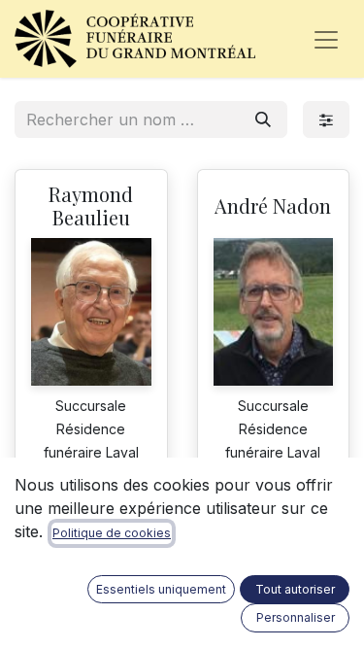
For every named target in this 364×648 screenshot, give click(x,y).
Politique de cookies (111, 533)
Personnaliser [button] (295, 617)
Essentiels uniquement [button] (161, 589)
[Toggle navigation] (326, 39)
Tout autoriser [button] (295, 589)
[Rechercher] (263, 119)
